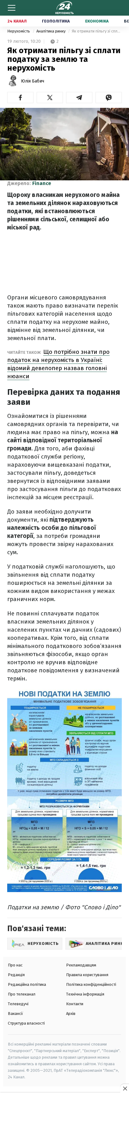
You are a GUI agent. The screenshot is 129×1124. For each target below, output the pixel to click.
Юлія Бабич (32, 81)
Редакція (16, 974)
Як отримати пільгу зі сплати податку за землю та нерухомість (97, 31)
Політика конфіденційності (91, 984)
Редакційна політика (27, 984)
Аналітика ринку (51, 31)
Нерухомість (19, 31)
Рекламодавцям (81, 965)
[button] (20, 97)
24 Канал (17, 21)
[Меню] (11, 8)
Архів (70, 1013)
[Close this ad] (124, 1088)
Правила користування (87, 974)
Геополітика (56, 21)
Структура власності (26, 1023)
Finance (41, 183)
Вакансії (15, 1013)
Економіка (97, 21)
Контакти (74, 1003)
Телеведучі (18, 1003)
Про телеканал (21, 994)
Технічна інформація (85, 994)
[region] (64, 1108)
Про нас (15, 965)
